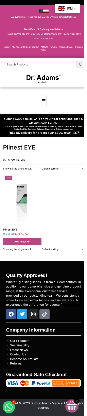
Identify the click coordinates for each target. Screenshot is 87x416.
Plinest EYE (10, 229)
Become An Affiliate (24, 359)
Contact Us (18, 354)
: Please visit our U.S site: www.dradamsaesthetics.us (43, 17)
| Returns (53, 47)
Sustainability (19, 345)
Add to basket (22, 241)
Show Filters (16, 159)
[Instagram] (33, 314)
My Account (17, 47)
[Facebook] (11, 314)
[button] (9, 407)
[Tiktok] (44, 314)
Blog (27, 47)
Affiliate (45, 47)
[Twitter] (22, 314)
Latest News (19, 350)
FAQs (70, 47)
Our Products (19, 341)
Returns (15, 363)
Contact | (36, 47)
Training (63, 47)
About (7, 47)
